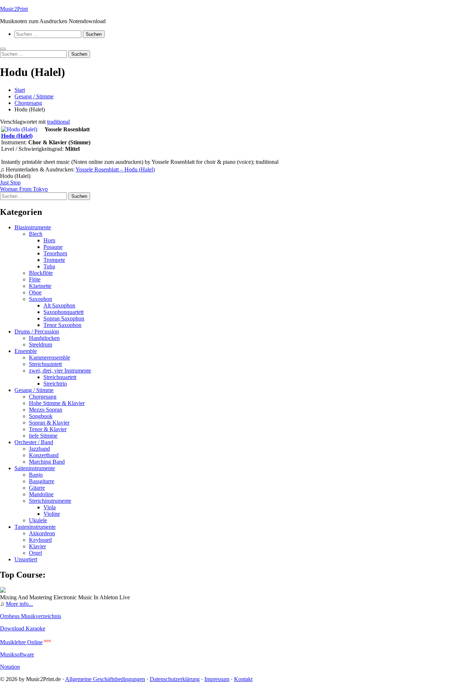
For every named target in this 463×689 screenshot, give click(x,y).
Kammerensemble (49, 357)
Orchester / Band (33, 442)
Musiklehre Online (21, 642)
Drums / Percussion (36, 331)
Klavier (37, 546)
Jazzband (39, 449)
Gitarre (37, 488)
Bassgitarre (41, 481)
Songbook (40, 416)
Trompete (54, 260)
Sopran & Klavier (49, 423)
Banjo (36, 475)
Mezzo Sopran (45, 410)
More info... (19, 604)
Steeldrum (40, 344)
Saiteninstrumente (34, 468)
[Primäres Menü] (3, 49)
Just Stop (10, 182)
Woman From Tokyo (24, 189)
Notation (10, 667)
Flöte (35, 279)
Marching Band (47, 462)
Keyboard (40, 540)
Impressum (216, 679)
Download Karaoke (22, 628)
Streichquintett (45, 364)
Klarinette (40, 286)
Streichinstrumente (50, 501)
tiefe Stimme (43, 436)
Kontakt (243, 679)
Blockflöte (41, 273)
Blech (35, 234)
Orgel (35, 553)
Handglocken (44, 338)
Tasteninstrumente (35, 527)
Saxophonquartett (63, 312)
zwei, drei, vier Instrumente (60, 370)
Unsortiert (25, 559)
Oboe (35, 292)
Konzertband (44, 455)
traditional (58, 122)
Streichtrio (55, 383)
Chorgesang (42, 397)
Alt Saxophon (59, 305)
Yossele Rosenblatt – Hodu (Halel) (115, 169)
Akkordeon (42, 533)
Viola (49, 507)
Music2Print (14, 9)
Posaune (53, 247)
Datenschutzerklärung (175, 679)
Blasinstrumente (32, 227)
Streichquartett (59, 377)
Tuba (49, 266)
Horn (49, 240)
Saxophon (40, 299)
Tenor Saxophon (62, 325)
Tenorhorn (55, 253)
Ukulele (38, 520)
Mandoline (41, 494)
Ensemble (25, 351)
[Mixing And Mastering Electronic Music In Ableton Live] (3, 591)
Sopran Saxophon (63, 318)
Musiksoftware (17, 654)
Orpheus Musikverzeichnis (30, 616)
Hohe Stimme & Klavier (57, 403)
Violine (51, 514)
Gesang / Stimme (34, 390)
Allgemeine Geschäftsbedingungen (105, 679)
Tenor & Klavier (48, 429)
